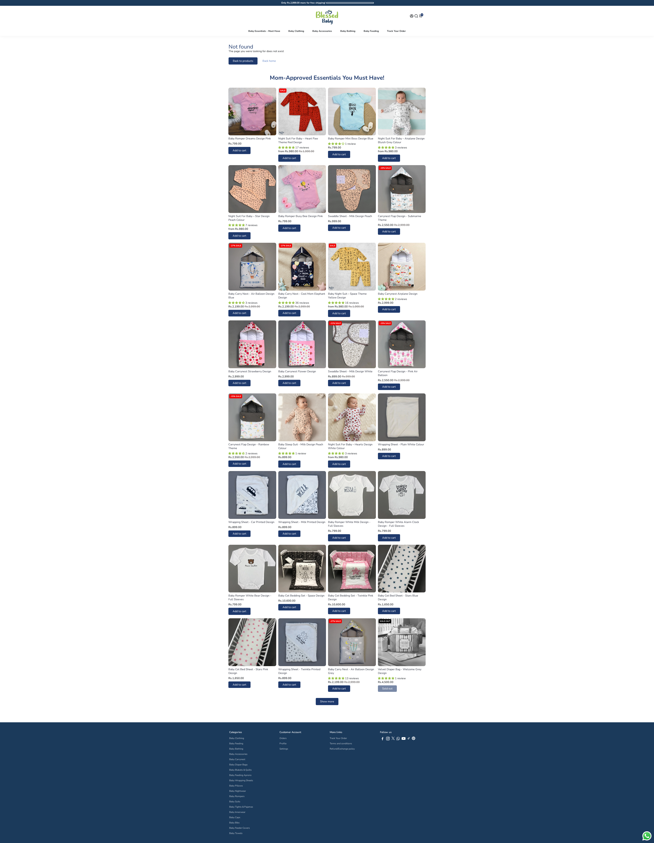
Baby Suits (234, 801)
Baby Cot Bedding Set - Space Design (301, 596)
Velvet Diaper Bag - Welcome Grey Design (399, 671)
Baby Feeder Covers (239, 828)
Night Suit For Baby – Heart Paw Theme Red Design (298, 140)
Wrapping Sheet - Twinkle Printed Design (299, 671)
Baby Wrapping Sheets (241, 780)
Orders (283, 738)
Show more (327, 701)
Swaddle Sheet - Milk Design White (350, 371)
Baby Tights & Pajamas (241, 806)
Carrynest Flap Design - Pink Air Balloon (398, 373)
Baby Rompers (237, 796)
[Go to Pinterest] (413, 739)
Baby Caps (234, 817)
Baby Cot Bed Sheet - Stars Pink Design (248, 671)
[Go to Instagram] (388, 739)
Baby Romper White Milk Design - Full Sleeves (349, 524)
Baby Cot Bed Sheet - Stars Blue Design (398, 597)
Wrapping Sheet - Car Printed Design (251, 522)
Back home (269, 61)
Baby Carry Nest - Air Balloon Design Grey (351, 671)
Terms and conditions (341, 743)
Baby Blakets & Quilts (240, 770)
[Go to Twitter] (393, 739)
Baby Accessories (322, 31)
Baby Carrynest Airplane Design (397, 294)
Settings (283, 748)
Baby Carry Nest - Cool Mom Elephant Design (301, 295)
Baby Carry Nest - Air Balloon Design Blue (251, 295)
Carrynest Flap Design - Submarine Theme (399, 218)
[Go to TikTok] (408, 739)
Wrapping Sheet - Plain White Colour (401, 444)
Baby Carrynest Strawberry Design (249, 371)
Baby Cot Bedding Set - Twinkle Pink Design (350, 597)
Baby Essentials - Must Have (264, 31)
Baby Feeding (371, 31)
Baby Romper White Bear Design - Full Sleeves (249, 597)
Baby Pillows (236, 785)
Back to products (243, 61)
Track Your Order (396, 31)
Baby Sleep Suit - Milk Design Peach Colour (300, 446)
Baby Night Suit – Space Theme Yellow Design (347, 295)
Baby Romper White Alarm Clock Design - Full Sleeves (398, 524)
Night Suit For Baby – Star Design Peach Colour (249, 218)
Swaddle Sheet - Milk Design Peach (350, 216)
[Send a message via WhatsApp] (647, 836)
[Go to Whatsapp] (398, 739)
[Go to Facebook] (382, 739)
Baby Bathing (347, 31)
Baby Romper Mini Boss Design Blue (350, 138)
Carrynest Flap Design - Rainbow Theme (248, 446)
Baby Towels (236, 833)
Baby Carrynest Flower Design (297, 371)
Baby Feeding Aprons (240, 775)
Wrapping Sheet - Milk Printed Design (301, 522)
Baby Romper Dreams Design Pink (249, 138)
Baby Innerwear (237, 812)
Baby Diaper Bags (238, 764)
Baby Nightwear (237, 791)
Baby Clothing (296, 31)
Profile (282, 743)
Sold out (387, 688)
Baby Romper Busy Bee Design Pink (300, 216)
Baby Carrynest (237, 759)
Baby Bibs (234, 822)
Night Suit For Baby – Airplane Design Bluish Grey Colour (401, 140)
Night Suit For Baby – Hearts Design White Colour (350, 446)
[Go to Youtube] (403, 739)
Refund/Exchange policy (342, 748)
